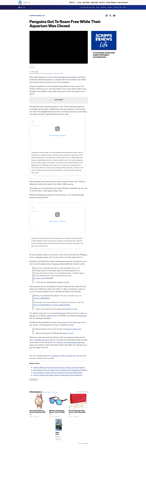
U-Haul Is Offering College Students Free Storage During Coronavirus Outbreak (59, 367)
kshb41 (20, 7)
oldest (74, 257)
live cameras (63, 322)
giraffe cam (50, 316)
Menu (71, 2)
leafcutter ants (82, 316)
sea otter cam (76, 322)
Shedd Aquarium (47, 176)
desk (64, 181)
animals (55, 264)
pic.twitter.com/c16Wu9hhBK (43, 278)
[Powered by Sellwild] (85, 443)
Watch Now (122, 2)
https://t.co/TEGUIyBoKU (42, 305)
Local (79, 2)
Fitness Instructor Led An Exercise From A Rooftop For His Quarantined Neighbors (60, 370)
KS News (110, 7)
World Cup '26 (117, 7)
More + (125, 7)
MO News (103, 7)
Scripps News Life (37, 15)
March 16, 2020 (64, 282)
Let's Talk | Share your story (87, 7)
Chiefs (98, 7)
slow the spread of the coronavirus (65, 77)
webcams (32, 316)
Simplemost (55, 356)
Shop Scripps (111, 2)
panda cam (63, 313)
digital (49, 191)
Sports (102, 2)
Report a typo (33, 379)
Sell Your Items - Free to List (50, 392)
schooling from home (42, 340)
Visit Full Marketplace (82, 391)
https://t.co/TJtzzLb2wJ (73, 329)
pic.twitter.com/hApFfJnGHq (60, 305)
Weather (94, 2)
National (86, 2)
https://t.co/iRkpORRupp (42, 298)
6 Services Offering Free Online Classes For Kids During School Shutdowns (57, 375)
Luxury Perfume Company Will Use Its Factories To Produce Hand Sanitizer (57, 372)
